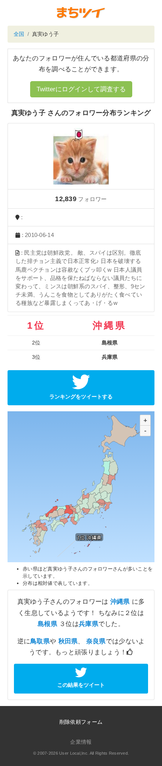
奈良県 (96, 641)
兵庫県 (88, 624)
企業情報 (81, 742)
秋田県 (68, 641)
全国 (19, 34)
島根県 (47, 624)
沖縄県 (120, 601)
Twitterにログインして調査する (81, 89)
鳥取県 (40, 641)
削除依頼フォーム (81, 722)
